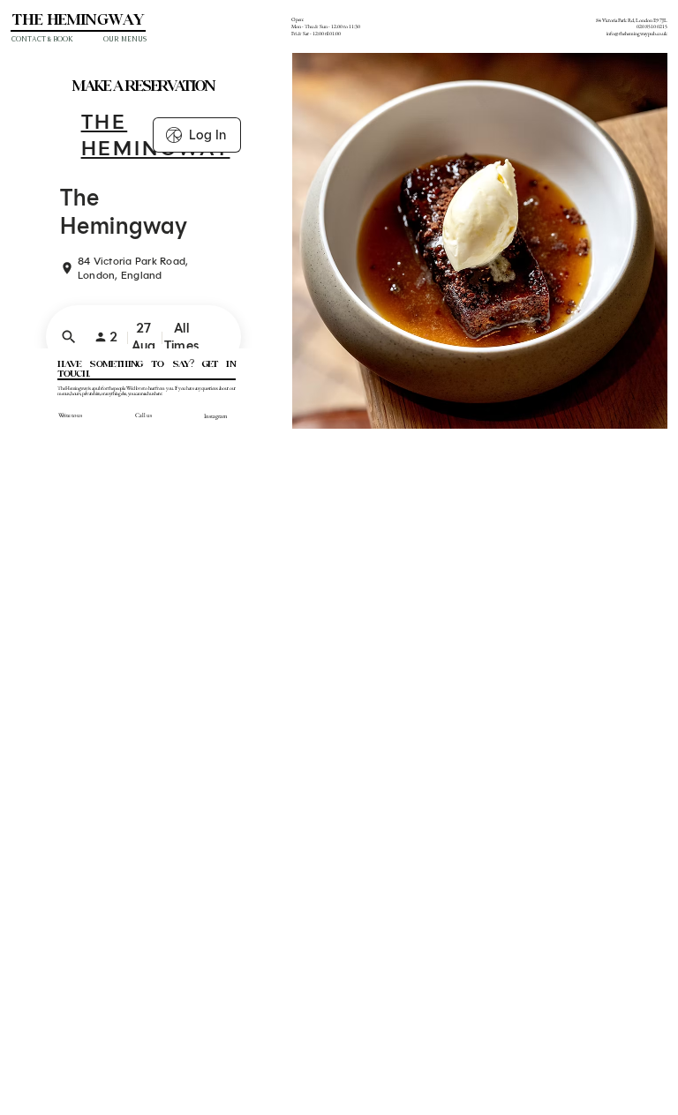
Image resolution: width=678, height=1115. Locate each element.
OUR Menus (124, 39)
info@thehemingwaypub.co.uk (636, 33)
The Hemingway (78, 20)
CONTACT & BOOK (42, 39)
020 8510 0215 (652, 26)
